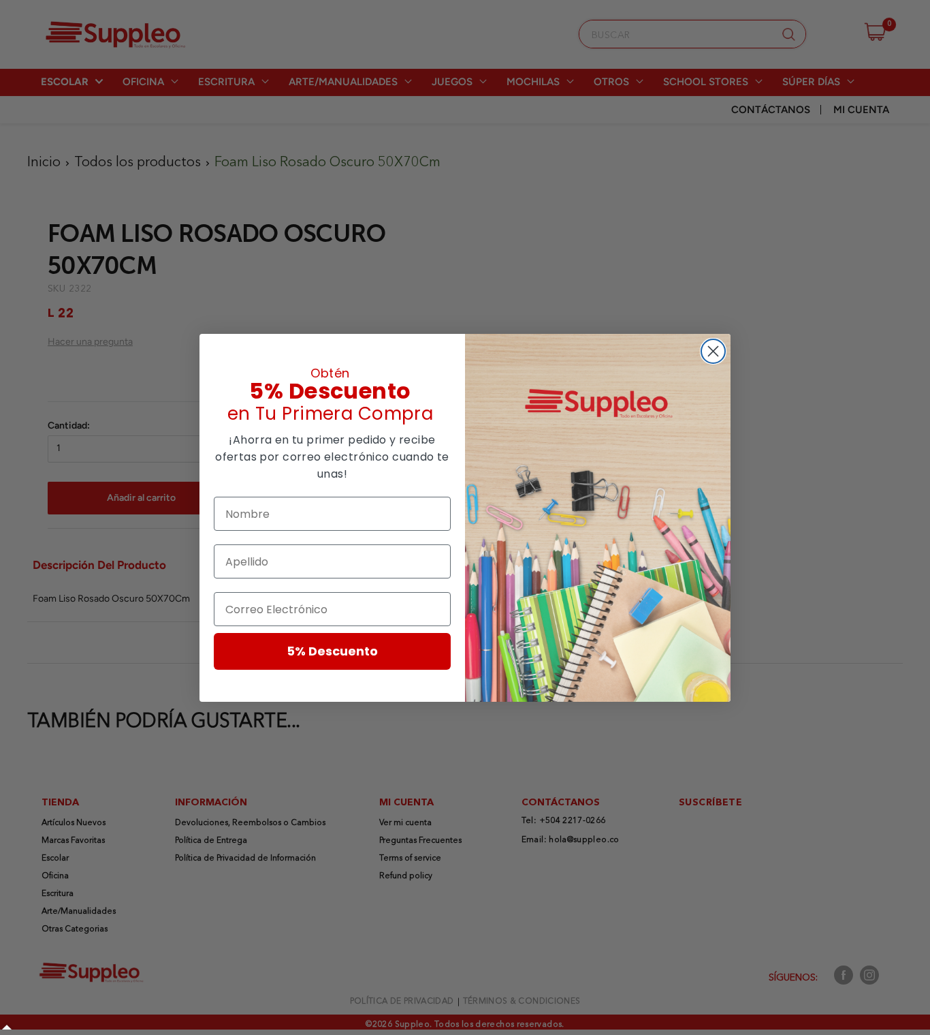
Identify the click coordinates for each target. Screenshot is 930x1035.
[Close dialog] (713, 351)
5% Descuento (332, 651)
